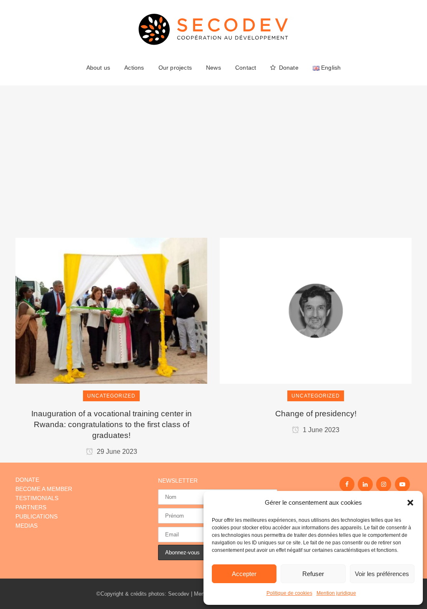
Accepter (244, 573)
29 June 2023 (116, 451)
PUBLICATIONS (36, 516)
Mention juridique (336, 593)
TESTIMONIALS (36, 498)
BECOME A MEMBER (43, 489)
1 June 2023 (320, 429)
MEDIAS (26, 525)
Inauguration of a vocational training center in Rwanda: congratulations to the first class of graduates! (111, 424)
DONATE (27, 479)
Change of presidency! (316, 413)
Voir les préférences (382, 573)
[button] (410, 502)
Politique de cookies (289, 593)
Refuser (313, 573)
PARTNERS (30, 507)
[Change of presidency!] (316, 275)
